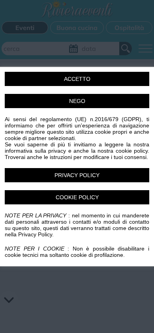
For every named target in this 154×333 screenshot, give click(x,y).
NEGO (77, 101)
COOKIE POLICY (77, 197)
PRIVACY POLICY (77, 175)
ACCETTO (77, 79)
